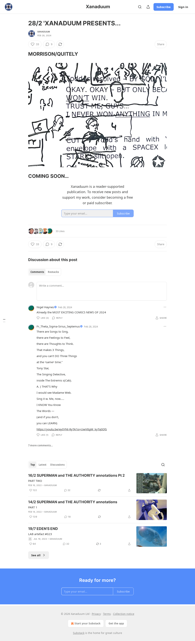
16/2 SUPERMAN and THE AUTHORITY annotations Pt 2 (76, 475)
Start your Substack (87, 623)
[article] (97, 483)
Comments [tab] (37, 272)
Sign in (183, 7)
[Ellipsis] (165, 307)
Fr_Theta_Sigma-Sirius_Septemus (58, 326)
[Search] (140, 7)
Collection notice (123, 614)
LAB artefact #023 (40, 534)
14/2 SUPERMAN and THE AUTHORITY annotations (72, 502)
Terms (107, 614)
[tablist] (44, 272)
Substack (78, 633)
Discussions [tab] (57, 464)
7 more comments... (40, 445)
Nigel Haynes (45, 307)
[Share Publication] (148, 7)
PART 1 (32, 507)
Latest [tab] (42, 464)
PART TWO (35, 481)
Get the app (116, 623)
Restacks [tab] (53, 272)
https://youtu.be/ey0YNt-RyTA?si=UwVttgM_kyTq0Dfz (72, 429)
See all (36, 555)
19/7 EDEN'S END (43, 529)
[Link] (23, 54)
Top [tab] (32, 464)
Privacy (96, 614)
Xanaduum (43, 31)
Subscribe (164, 7)
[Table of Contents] (4, 320)
